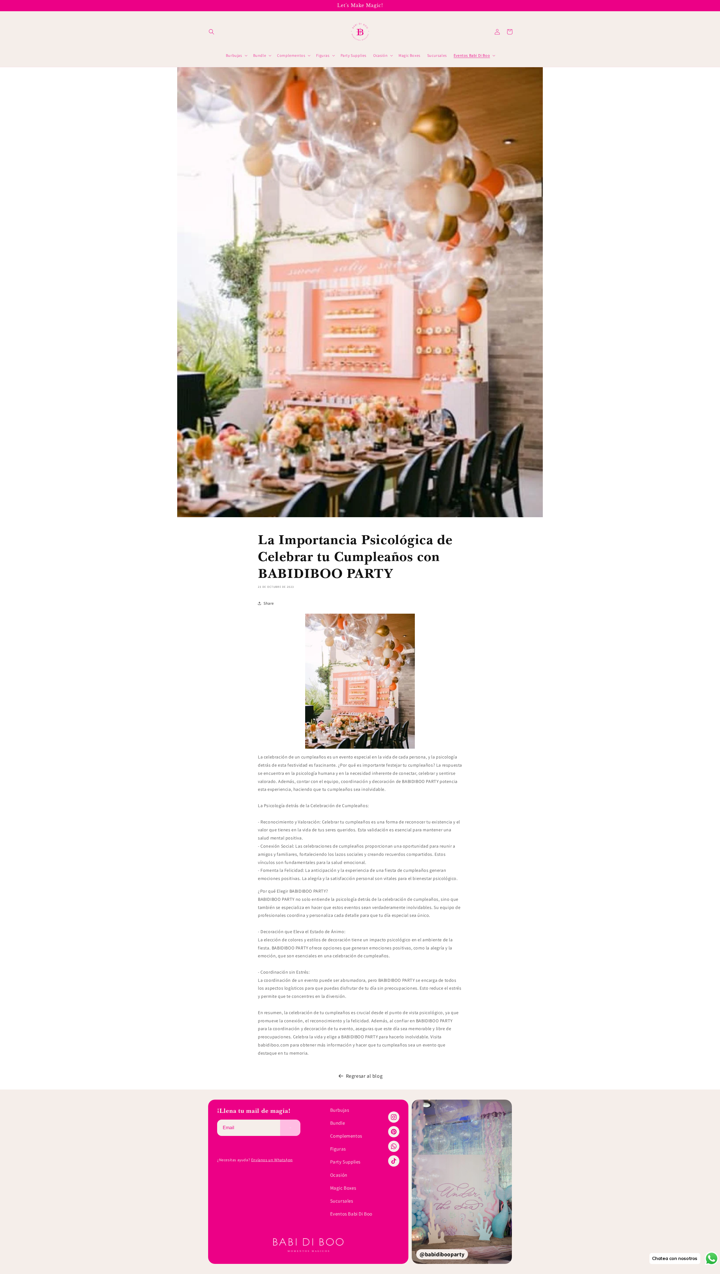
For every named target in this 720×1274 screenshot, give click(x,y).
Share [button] (269, 603)
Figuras (338, 1149)
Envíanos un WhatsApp (272, 1159)
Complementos (346, 1136)
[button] (211, 32)
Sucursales (341, 1201)
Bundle (337, 1123)
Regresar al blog (364, 1076)
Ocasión (338, 1175)
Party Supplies (345, 1162)
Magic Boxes (343, 1188)
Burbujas (339, 1110)
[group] (462, 1182)
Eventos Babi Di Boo (351, 1214)
